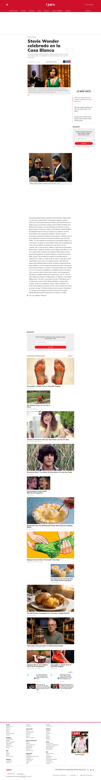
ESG (27, 763)
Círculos (31, 10)
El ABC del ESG (49, 762)
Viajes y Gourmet (10, 733)
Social (47, 755)
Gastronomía (9, 739)
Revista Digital (89, 4)
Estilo (27, 730)
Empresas (28, 755)
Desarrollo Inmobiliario (52, 744)
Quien (88, 770)
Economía (28, 757)
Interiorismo (49, 749)
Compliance (73, 775)
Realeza (23, 10)
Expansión (29, 753)
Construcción (49, 743)
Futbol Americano (30, 744)
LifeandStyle (49, 726)
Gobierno (48, 730)
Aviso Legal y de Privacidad (59, 775)
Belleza (46, 10)
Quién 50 (88, 10)
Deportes (28, 733)
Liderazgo (8, 762)
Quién (8, 725)
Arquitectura (49, 747)
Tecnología (29, 760)
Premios (44, 295)
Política (48, 729)
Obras (27, 762)
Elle (7, 750)
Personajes (9, 743)
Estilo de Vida (9, 746)
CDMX (47, 734)
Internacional (29, 759)
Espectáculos (13, 10)
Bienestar (8, 745)
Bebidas (8, 740)
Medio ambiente (50, 753)
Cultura (68, 10)
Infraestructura (50, 746)
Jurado (8, 747)
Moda (39, 10)
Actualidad (9, 760)
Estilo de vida (9, 756)
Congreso (48, 733)
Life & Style (29, 729)
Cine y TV (28, 734)
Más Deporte (29, 747)
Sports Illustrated (31, 740)
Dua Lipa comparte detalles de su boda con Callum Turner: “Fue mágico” (83, 109)
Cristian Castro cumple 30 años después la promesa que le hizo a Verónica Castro (83, 118)
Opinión (28, 724)
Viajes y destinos (10, 742)
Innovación (49, 760)
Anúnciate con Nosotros (86, 775)
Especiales (28, 726)
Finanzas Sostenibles (51, 759)
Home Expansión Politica (32, 756)
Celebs (7, 755)
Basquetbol (29, 746)
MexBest (8, 738)
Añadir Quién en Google (52, 61)
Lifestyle (28, 749)
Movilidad (48, 757)
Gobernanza (49, 756)
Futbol (28, 742)
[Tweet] (64, 62)
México (47, 731)
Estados (48, 736)
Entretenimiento (30, 731)
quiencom (94, 769)
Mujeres (8, 759)
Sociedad (48, 739)
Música (38, 295)
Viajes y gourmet (57, 10)
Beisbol (28, 743)
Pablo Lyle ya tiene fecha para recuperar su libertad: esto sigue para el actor (82, 99)
